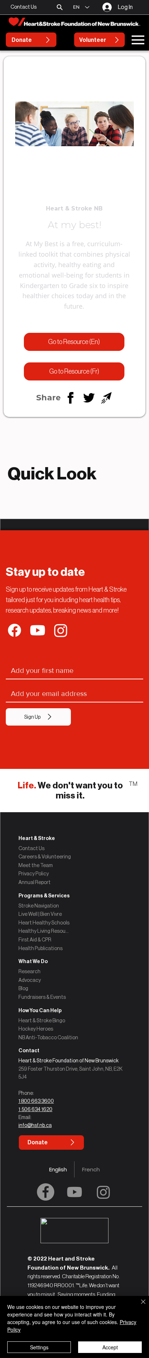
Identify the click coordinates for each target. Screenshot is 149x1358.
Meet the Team (35, 865)
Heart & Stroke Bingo (41, 1020)
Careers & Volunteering (44, 856)
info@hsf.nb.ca (35, 1125)
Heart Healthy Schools (43, 923)
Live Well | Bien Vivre (40, 914)
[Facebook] (45, 1192)
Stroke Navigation (38, 906)
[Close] (139, 1306)
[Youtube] (74, 1192)
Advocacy (29, 980)
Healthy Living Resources (44, 931)
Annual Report (34, 882)
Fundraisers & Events (42, 997)
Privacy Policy (33, 873)
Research (29, 971)
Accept (110, 1347)
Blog (23, 988)
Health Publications (40, 948)
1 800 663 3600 (36, 1101)
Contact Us (31, 848)
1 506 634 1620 (35, 1109)
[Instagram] (103, 1192)
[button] (60, 7)
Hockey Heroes (35, 1029)
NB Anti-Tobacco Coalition (48, 1037)
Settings (39, 1347)
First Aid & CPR (34, 940)
